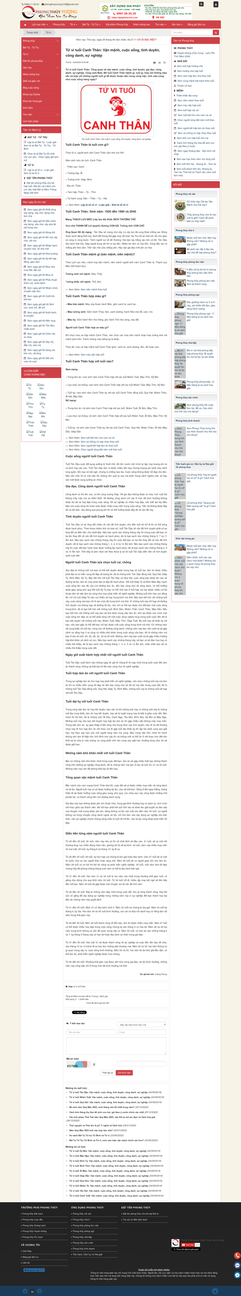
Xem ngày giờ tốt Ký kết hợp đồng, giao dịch (40, 260)
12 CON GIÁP (31, 370)
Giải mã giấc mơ (31, 81)
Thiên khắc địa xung (186, 95)
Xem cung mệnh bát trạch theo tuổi (196, 80)
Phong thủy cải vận (82, 1213)
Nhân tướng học (31, 74)
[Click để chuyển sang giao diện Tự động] (25, 1291)
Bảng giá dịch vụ (31, 1256)
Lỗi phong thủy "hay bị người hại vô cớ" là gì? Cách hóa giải (201, 478)
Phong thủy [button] (59, 24)
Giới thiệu (27, 1251)
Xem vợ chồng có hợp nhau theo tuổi (100, 441)
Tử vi (25, 54)
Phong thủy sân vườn (83, 1242)
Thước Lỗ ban (184, 85)
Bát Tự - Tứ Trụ (31, 47)
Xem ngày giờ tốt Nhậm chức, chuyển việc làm (41, 289)
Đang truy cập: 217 (35, 1270)
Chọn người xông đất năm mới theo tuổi (101, 449)
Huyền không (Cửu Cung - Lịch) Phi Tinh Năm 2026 (194, 54)
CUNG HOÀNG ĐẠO (34, 374)
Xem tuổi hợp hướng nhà (190, 66)
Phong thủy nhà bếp (82, 1236)
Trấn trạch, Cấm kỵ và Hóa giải (87, 1254)
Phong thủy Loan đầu (33, 1219)
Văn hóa (27, 67)
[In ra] (160, 62)
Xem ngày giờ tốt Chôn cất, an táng (40, 335)
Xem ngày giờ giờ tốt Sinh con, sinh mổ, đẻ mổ (39, 306)
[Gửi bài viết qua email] (154, 62)
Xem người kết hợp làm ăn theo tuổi (99, 445)
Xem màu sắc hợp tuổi (92, 354)
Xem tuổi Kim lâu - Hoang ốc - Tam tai (196, 163)
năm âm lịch (82, 160)
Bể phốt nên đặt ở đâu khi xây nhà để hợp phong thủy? (201, 251)
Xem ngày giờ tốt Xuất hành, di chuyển (40, 314)
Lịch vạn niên (79, 262)
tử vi (74, 152)
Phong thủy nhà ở (81, 1219)
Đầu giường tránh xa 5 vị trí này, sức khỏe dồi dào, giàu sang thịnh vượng (201, 305)
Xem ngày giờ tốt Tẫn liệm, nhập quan (39, 327)
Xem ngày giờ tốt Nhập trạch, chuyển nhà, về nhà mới (41, 247)
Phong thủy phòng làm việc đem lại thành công (201, 282)
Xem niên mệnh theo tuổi (94, 289)
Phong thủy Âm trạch (33, 1236)
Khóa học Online (31, 94)
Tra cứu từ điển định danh (135, 1219)
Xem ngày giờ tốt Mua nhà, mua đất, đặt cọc (39, 268)
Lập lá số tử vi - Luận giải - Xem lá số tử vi (39, 171)
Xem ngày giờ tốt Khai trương (42, 253)
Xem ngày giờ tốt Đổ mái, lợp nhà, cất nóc (40, 239)
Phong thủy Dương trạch (34, 1225)
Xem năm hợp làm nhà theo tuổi (194, 75)
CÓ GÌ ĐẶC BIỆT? (147, 39)
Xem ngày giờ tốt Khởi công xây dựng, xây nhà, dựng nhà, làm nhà (40, 213)
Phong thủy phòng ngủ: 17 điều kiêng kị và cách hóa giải (200, 317)
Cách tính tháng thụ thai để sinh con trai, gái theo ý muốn (194, 144)
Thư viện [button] (160, 24)
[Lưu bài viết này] (165, 62)
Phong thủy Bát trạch (33, 1213)
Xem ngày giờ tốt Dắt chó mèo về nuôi (39, 359)
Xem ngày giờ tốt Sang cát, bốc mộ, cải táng (39, 351)
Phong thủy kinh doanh (84, 1248)
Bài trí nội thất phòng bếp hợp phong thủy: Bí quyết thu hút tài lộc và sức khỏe (200, 353)
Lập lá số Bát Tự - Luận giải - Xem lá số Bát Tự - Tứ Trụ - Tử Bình (41, 145)
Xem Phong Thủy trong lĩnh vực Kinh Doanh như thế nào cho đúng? (202, 431)
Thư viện (27, 114)
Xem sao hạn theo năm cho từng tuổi (196, 159)
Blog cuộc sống (31, 87)
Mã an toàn (72, 1058)
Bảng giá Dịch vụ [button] (196, 24)
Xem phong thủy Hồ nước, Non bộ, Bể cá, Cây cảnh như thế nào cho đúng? (194, 408)
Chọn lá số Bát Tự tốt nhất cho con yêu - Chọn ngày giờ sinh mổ (41, 157)
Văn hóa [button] (176, 24)
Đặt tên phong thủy (33, 60)
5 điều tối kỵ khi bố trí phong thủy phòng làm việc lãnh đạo (201, 273)
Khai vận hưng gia (32, 101)
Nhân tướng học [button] (141, 24)
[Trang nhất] (25, 24)
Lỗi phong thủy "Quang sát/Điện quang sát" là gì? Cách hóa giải (201, 506)
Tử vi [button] (73, 24)
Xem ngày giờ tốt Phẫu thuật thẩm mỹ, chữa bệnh (40, 281)
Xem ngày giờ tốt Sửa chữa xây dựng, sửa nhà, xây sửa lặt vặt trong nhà (40, 224)
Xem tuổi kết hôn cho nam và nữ (98, 437)
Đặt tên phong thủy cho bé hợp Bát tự (141, 1213)
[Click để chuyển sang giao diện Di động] (39, 1291)
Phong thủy (29, 40)
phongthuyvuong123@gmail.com (62, 4)
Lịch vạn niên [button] (39, 24)
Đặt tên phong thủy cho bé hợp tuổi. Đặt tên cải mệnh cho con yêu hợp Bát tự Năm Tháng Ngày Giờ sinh (40, 187)
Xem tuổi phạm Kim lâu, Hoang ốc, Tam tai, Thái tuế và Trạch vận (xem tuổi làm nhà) (195, 172)
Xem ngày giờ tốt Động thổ (41, 232)
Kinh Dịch (28, 107)
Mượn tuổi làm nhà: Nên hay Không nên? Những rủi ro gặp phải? (201, 241)
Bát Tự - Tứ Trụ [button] (90, 24)
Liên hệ (26, 1262)
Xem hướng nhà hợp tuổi (190, 71)
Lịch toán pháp (30, 121)
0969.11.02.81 (31, 4)
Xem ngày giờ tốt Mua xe (40, 274)
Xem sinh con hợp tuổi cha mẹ (192, 138)
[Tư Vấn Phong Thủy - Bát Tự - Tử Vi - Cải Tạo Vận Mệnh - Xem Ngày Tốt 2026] (49, 12)
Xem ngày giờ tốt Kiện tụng (41, 320)
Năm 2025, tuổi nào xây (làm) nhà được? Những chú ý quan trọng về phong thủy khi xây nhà (201, 562)
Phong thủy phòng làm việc (86, 1225)
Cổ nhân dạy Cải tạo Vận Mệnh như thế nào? (200, 203)
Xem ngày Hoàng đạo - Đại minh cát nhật (194, 152)
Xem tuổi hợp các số (188, 110)
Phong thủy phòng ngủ (83, 1231)
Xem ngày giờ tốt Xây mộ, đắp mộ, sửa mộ (39, 343)
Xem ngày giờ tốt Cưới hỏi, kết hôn (39, 297)
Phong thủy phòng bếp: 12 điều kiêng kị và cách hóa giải (200, 385)
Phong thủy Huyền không (35, 1231)
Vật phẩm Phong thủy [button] (117, 24)
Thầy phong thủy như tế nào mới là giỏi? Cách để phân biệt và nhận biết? (201, 218)
